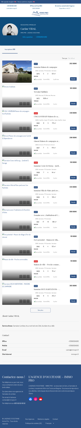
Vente (35, 64)
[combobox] (73, 58)
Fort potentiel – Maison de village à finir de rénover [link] (54, 240)
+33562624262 (41, 37)
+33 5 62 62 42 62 (12, 6)
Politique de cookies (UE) (33, 423)
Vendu (35, 113)
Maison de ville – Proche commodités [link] (48, 264)
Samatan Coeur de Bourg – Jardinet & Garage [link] (51, 166)
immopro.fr (75, 354)
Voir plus (40, 310)
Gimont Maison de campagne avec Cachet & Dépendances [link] (56, 141)
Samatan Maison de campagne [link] (45, 67)
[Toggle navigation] (79, 2)
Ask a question (27, 37)
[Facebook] (62, 421)
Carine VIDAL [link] (46, 79)
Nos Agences (29, 419)
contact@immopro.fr (12, 8)
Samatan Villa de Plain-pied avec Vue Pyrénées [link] (52, 190)
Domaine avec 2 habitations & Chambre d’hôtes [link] (52, 215)
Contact (55, 419)
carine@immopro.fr (72, 350)
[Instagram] (70, 421)
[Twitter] (66, 421)
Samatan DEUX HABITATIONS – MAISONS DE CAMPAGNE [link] (56, 289)
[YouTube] (77, 421)
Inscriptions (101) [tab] (10, 49)
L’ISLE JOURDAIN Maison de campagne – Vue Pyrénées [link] (55, 116)
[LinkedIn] (73, 421)
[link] (17, 72)
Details (73, 79)
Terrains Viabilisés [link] (41, 92)
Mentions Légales (43, 419)
